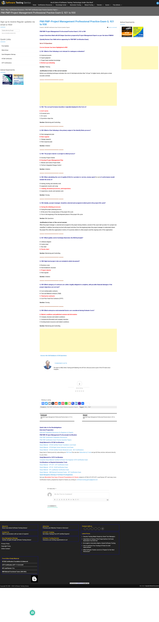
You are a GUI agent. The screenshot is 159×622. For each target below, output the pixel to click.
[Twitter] (88, 528)
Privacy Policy (5, 543)
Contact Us (5, 532)
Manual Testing (89, 5)
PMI (85, 407)
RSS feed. (69, 452)
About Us (5, 526)
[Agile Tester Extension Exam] (138, 36)
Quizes (107, 5)
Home (34, 5)
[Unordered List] (66, 500)
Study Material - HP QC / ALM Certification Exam (54, 467)
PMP (89, 407)
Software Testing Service (51, 538)
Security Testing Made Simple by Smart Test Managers (99, 536)
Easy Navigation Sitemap (10, 538)
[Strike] (62, 500)
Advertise (46, 526)
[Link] (73, 500)
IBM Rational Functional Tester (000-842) (14, 571)
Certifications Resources (45, 5)
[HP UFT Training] (7, 84)
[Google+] (92, 528)
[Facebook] (85, 528)
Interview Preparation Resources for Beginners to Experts (56, 432)
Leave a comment (112, 27)
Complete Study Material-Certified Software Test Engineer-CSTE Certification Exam (64, 460)
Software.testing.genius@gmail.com (87, 480)
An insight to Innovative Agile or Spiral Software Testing (99, 543)
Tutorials (99, 5)
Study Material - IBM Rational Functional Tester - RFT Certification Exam (60, 472)
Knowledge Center (61, 5)
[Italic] (57, 500)
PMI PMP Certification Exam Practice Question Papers (62, 407)
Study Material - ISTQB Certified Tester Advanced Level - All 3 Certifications (62, 450)
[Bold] (55, 500)
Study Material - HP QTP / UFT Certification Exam (54, 465)
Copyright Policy (6, 546)
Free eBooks (116, 5)
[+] (78, 499)
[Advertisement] (78, 94)
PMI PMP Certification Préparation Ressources (53, 437)
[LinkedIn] (95, 528)
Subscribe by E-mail (85, 452)
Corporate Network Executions (152, 586)
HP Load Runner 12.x (8, 568)
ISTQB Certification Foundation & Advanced (15, 561)
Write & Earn (5, 50)
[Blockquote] (69, 500)
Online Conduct (5, 548)
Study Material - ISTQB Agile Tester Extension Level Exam (56, 447)
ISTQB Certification (7, 58)
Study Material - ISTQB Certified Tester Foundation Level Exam (58, 445)
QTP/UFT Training (48, 532)
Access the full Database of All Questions (53, 355)
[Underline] (59, 500)
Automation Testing (75, 5)
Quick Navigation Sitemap (8, 54)
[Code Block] (71, 500)
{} (75, 499)
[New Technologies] (18, 84)
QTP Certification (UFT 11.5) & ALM (12, 565)
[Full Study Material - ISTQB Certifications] (127, 36)
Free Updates (5, 46)
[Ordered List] (64, 500)
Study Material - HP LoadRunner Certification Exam (54, 470)
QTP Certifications (7, 63)
